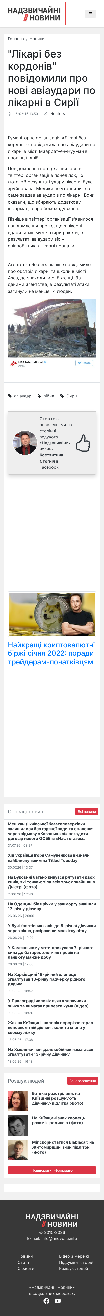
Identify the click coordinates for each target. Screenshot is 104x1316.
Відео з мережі (74, 1256)
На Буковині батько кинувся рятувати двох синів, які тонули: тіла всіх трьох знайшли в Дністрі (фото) (51, 882)
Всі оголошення (82, 1081)
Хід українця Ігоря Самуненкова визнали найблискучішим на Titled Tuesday (49, 858)
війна (49, 395)
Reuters (57, 113)
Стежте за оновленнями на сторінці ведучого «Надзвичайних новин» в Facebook (56, 443)
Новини (37, 38)
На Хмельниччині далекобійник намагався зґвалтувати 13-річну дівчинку (50, 1052)
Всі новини (87, 811)
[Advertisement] (52, 533)
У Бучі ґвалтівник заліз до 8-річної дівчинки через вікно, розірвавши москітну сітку (52, 928)
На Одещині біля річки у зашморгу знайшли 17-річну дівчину (52, 906)
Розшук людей (73, 1268)
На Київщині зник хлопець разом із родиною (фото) (58, 1120)
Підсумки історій (76, 1262)
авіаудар (22, 395)
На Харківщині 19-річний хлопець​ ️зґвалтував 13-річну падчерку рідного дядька (46, 979)
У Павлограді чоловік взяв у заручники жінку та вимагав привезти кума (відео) (48, 1003)
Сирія (72, 395)
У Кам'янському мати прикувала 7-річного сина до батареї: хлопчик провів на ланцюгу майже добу (51, 952)
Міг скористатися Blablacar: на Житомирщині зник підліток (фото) (63, 1147)
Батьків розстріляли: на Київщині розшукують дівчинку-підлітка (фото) (58, 1098)
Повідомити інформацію (52, 1170)
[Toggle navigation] (90, 14)
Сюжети (26, 1268)
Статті (24, 1262)
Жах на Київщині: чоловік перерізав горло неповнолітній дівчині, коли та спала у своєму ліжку (50, 1027)
